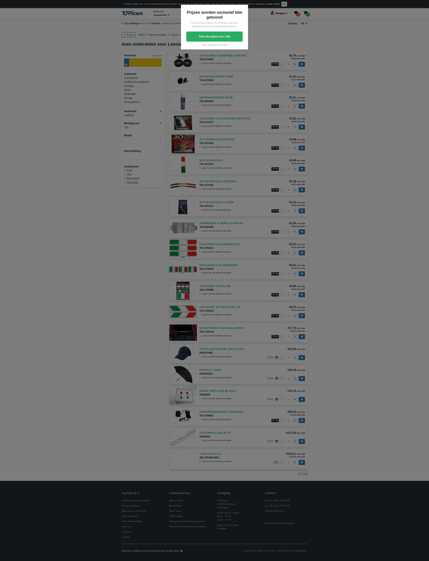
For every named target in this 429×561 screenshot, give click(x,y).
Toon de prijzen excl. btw (214, 36)
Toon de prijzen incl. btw (214, 45)
